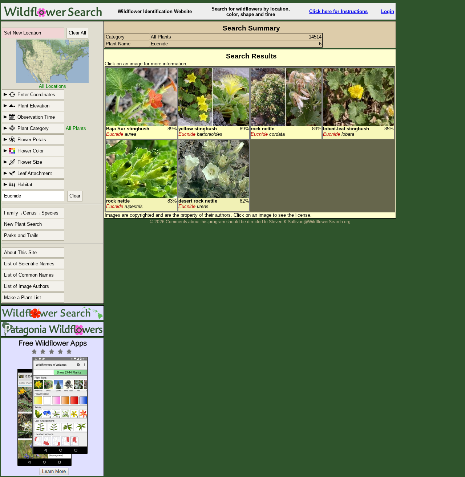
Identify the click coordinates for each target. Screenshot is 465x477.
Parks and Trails (21, 235)
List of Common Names (29, 275)
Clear (74, 196)
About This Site (20, 252)
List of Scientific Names (29, 263)
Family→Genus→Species (31, 213)
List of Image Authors (26, 286)
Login (387, 11)
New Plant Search (23, 224)
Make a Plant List (22, 297)
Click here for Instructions (338, 11)
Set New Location (22, 33)
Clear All (77, 33)
